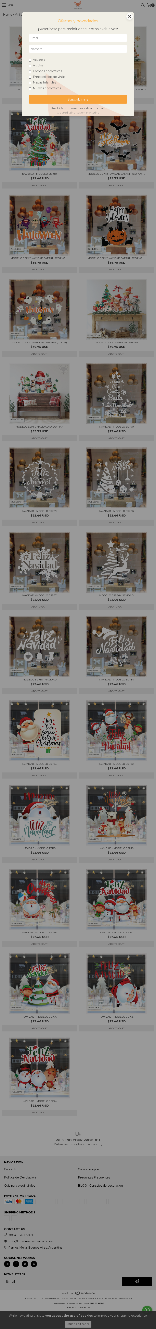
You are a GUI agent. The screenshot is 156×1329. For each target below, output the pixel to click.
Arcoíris (38, 65)
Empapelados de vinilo (49, 77)
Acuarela (39, 60)
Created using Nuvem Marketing (78, 112)
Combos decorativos (47, 71)
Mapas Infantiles (44, 82)
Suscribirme (78, 99)
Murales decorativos (47, 88)
